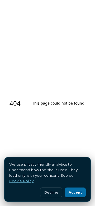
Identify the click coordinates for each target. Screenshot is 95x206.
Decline (51, 192)
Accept (75, 192)
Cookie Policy (21, 181)
